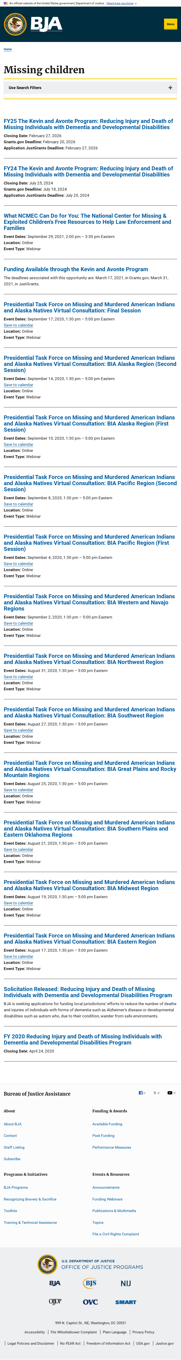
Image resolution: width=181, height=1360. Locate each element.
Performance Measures (111, 1147)
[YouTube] (172, 1096)
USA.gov (143, 1343)
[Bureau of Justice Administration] (55, 1286)
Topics (97, 1222)
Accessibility (35, 1332)
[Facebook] (144, 1096)
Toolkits (10, 1210)
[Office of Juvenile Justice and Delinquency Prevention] (55, 1306)
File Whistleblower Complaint (74, 1332)
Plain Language (115, 1332)
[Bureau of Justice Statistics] (90, 1289)
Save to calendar (18, 325)
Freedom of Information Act (108, 1343)
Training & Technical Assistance (30, 1222)
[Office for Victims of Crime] (90, 1305)
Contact (10, 1135)
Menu (170, 24)
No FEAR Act (70, 1343)
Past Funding (103, 1135)
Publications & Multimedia (114, 1210)
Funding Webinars (107, 1199)
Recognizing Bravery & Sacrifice (30, 1199)
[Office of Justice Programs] (15, 24)
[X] (158, 1096)
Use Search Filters (25, 87)
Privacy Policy (143, 1332)
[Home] (46, 24)
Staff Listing (14, 1147)
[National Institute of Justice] (126, 1287)
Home (8, 49)
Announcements (105, 1187)
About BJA (12, 1124)
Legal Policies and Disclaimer (31, 1343)
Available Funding (107, 1124)
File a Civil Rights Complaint (115, 1234)
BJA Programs (16, 1187)
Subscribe (12, 1159)
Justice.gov (165, 1343)
